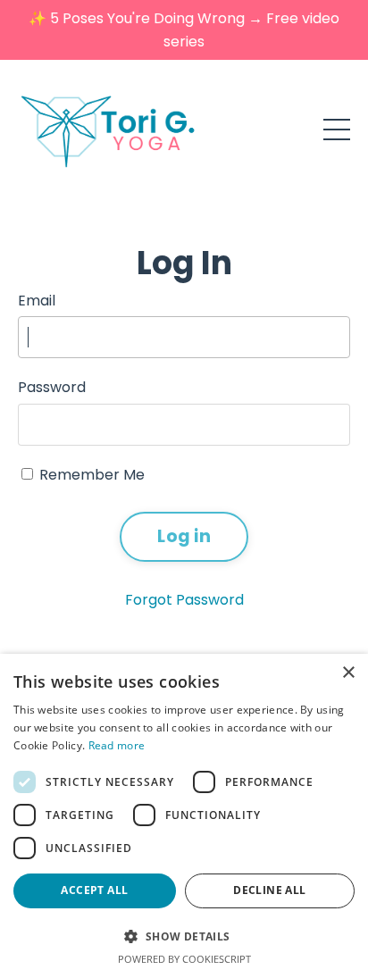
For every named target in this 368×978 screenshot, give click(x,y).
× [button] (348, 673)
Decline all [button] (269, 890)
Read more (117, 745)
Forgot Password (184, 599)
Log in (184, 536)
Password (52, 387)
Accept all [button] (94, 890)
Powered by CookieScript (184, 958)
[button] (184, 936)
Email (36, 300)
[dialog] (184, 816)
